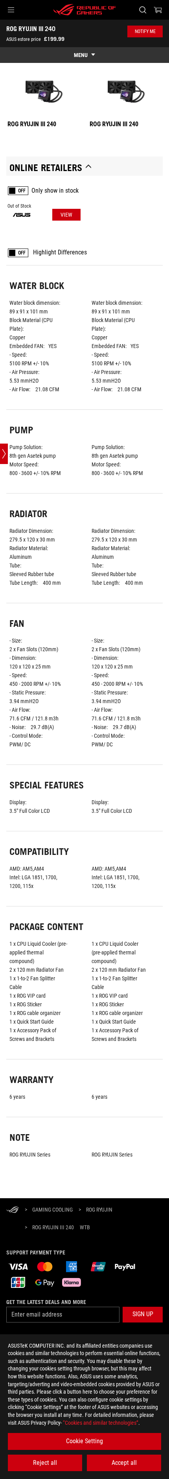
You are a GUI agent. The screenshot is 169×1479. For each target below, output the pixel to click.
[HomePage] (12, 1210)
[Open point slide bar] (4, 454)
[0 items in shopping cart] (158, 10)
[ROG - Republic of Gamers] (84, 10)
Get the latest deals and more (46, 1302)
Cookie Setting (84, 1441)
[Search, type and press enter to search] (142, 10)
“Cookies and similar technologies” (100, 1423)
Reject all (45, 1462)
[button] (11, 10)
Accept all (124, 1462)
